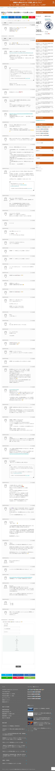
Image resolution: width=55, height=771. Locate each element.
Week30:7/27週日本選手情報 (42, 133)
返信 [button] (30, 24)
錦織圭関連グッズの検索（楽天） (8, 713)
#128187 (33, 434)
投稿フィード (38, 167)
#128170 (33, 358)
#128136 (33, 239)
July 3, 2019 (27, 475)
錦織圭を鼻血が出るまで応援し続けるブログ (27, 2)
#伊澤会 (21, 184)
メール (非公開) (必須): (7, 628)
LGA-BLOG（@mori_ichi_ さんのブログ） (10, 689)
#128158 (33, 297)
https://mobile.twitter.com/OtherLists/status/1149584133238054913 (20, 577)
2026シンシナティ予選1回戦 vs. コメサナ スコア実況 (12, 742)
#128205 (33, 505)
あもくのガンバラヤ (6, 697)
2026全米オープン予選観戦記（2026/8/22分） (11, 725)
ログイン (37, 165)
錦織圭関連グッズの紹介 (7, 715)
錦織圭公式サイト (5, 701)
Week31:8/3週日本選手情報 (42, 131)
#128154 (33, 272)
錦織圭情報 (17, 5)
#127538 (33, 48)
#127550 (33, 97)
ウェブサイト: (6, 631)
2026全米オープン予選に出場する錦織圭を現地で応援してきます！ (13, 730)
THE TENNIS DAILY (6, 691)
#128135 (33, 228)
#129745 (33, 609)
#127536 (33, 40)
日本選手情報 (9, 20)
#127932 (33, 195)
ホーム (10, 5)
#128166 (33, 348)
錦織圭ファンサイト (6, 699)
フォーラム (13, 5)
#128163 (33, 329)
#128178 (33, 366)
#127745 (33, 168)
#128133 (33, 220)
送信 (18, 666)
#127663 (33, 144)
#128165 (33, 340)
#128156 (33, 280)
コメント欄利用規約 (43, 5)
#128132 (33, 210)
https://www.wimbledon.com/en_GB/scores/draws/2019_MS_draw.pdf (21, 52)
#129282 (33, 599)
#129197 (33, 574)
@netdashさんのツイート (40, 120)
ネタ (37, 5)
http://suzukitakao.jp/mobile (14, 389)
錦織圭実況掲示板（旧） (7, 711)
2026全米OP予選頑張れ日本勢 (34, 689)
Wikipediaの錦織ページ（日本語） (8, 693)
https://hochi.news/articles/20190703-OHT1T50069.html (18, 453)
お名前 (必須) (6, 625)
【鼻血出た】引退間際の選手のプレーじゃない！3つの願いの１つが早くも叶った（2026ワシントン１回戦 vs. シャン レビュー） (13, 747)
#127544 (33, 89)
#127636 (33, 122)
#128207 (33, 540)
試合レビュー (28, 5)
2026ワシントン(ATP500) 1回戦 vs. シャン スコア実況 (13, 751)
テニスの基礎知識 (22, 5)
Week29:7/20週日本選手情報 (42, 135)
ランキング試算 (33, 5)
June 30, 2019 (29, 188)
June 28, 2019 (27, 78)
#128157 (33, 289)
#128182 (33, 404)
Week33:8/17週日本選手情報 (42, 129)
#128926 (33, 566)
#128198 (33, 458)
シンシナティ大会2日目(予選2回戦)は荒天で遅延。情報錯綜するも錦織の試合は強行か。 (13, 734)
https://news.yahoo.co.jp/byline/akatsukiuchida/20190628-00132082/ (21, 113)
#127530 (33, 24)
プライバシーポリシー (5, 769)
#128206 (33, 519)
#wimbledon (25, 184)
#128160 (33, 320)
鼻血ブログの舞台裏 (6, 717)
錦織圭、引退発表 (5, 760)
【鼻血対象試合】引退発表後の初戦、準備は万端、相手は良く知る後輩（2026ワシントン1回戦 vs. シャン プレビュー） (14, 756)
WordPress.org (38, 170)
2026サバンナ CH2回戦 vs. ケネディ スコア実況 (11, 763)
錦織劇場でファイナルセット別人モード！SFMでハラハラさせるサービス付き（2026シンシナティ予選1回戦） (14, 738)
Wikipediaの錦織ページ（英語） (8, 695)
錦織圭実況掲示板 (5, 709)
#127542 (33, 63)
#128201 (33, 482)
